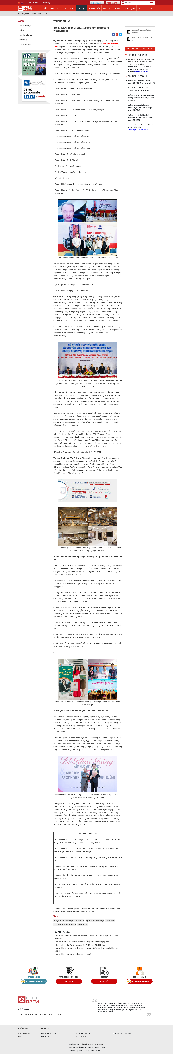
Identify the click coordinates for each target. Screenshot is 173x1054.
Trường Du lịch (42, 14)
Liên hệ (47, 3)
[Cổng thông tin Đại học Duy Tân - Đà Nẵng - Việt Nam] (113, 3)
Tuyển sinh (69, 8)
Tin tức (141, 8)
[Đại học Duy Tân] (28, 1000)
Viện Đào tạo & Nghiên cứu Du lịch (65, 924)
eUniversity (23, 39)
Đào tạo (81, 8)
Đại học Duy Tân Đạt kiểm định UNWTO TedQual (69, 921)
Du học (118, 8)
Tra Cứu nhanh (82, 1036)
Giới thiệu (55, 8)
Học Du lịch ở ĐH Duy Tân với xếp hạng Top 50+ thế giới (73, 954)
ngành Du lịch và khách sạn (95, 921)
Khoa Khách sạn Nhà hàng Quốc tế (141, 31)
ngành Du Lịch (110, 921)
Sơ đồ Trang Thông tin (24, 1033)
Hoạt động (130, 8)
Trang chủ (21, 14)
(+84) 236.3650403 (34, 3)
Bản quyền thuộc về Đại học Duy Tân (92, 1044)
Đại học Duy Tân (83, 924)
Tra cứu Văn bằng (25, 44)
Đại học (34, 14)
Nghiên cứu (94, 8)
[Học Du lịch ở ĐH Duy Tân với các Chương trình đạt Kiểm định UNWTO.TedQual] (113, 34)
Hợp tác (107, 8)
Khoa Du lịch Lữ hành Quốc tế (142, 39)
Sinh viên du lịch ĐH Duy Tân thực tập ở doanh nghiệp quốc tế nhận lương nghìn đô (82, 942)
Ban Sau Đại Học (25, 25)
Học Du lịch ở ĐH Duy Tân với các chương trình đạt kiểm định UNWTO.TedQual (80, 945)
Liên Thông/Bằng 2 (25, 35)
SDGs (151, 8)
